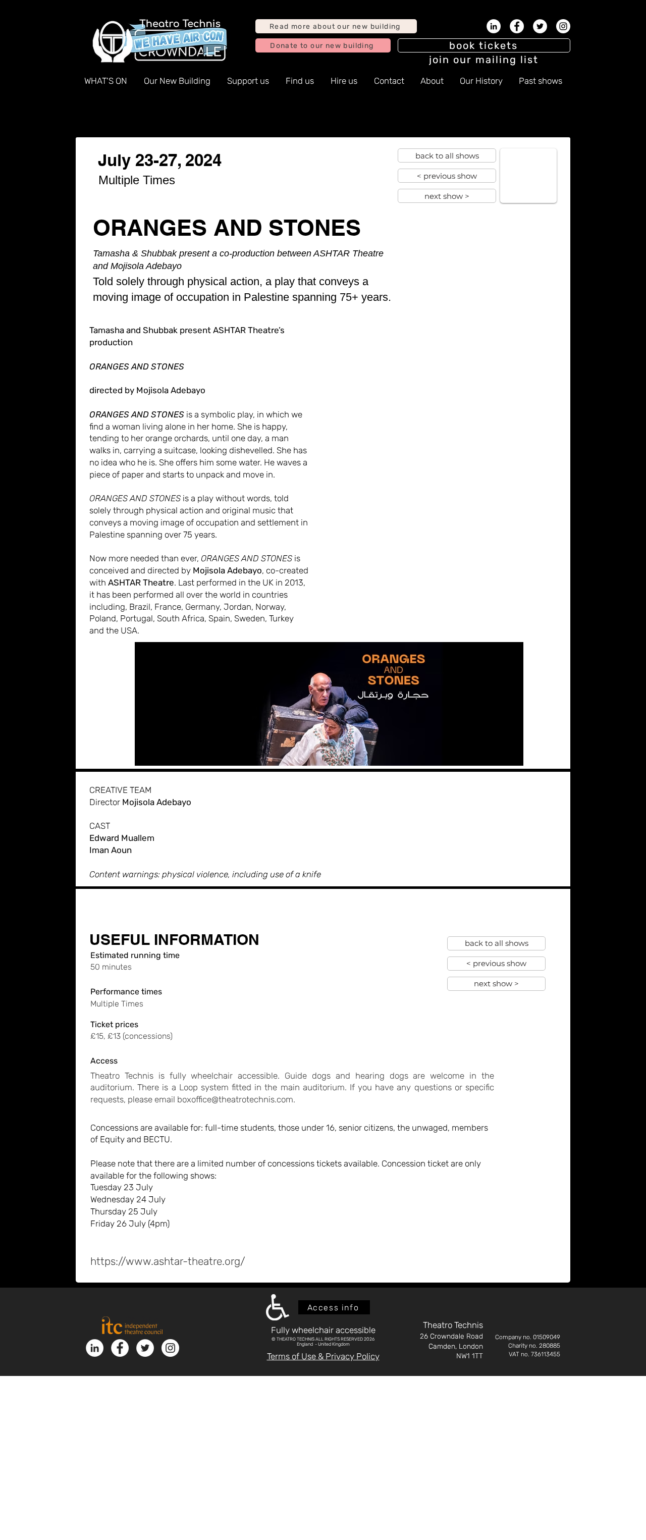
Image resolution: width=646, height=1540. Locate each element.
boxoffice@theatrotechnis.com (235, 1099)
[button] (484, 59)
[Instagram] (563, 26)
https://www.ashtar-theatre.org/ (167, 1261)
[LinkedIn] (494, 26)
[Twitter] (540, 26)
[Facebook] (517, 26)
